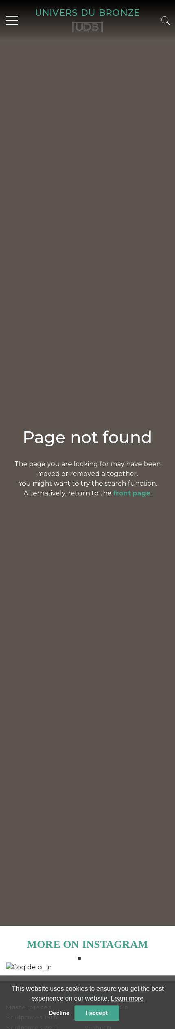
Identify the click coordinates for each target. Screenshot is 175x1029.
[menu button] (12, 20)
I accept (97, 1013)
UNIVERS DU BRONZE (87, 12)
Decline (59, 1013)
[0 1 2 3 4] (87, 967)
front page (132, 493)
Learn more (127, 998)
